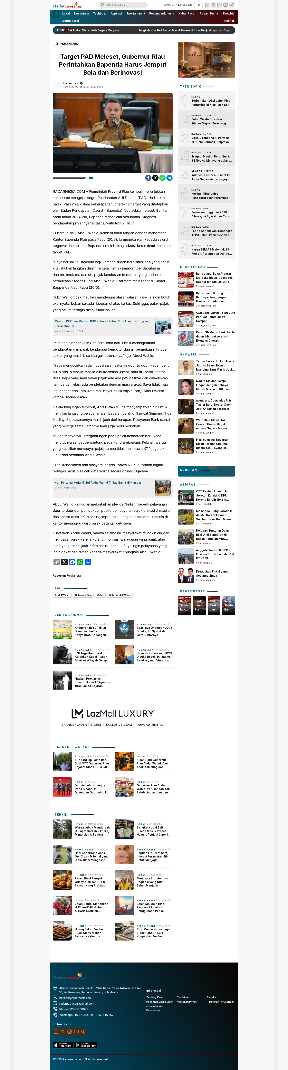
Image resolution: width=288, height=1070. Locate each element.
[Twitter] (213, 5)
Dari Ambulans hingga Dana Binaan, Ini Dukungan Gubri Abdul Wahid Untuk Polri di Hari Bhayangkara (92, 789)
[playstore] (85, 1047)
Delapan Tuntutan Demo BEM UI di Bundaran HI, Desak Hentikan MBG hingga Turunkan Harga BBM (213, 539)
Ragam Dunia (209, 13)
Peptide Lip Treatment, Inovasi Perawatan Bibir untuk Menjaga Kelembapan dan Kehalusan (153, 856)
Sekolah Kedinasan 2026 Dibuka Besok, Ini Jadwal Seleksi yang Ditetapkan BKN (154, 656)
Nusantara (81, 13)
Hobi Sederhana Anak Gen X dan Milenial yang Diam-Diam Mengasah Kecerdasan (92, 856)
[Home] (56, 14)
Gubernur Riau (83, 595)
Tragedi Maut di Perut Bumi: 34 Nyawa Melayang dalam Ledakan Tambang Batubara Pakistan (211, 159)
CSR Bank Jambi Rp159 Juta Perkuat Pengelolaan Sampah (215, 317)
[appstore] (63, 1047)
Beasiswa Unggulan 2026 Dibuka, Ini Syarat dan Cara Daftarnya (154, 631)
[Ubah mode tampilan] (198, 5)
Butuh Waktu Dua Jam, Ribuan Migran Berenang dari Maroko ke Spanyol (211, 121)
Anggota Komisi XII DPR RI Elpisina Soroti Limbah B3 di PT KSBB (215, 554)
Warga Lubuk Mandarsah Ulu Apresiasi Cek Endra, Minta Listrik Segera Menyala (92, 831)
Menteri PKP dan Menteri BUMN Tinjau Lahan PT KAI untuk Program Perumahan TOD (102, 323)
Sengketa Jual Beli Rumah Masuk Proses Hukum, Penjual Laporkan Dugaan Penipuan (185, 30)
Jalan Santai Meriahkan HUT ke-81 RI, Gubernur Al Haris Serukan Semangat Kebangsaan (91, 907)
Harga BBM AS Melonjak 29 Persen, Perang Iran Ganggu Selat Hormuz (211, 252)
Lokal (66, 13)
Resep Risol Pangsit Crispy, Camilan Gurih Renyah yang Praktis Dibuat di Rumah (90, 882)
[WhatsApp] (162, 178)
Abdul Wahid (62, 595)
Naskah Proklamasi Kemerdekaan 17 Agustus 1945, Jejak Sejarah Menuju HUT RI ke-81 (92, 682)
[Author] (56, 85)
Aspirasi (116, 13)
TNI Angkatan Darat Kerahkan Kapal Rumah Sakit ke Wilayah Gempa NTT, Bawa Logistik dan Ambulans (92, 656)
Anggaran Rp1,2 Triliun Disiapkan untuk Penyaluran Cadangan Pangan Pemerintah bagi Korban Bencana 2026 (92, 631)
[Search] (102, 5)
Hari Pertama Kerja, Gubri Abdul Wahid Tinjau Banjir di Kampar (98, 482)
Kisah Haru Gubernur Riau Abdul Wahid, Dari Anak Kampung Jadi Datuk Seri (152, 763)
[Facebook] (207, 5)
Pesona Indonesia (161, 13)
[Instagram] (219, 5)
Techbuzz (100, 13)
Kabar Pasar (187, 13)
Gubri (100, 595)
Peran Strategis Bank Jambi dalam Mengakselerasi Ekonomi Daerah (215, 336)
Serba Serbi (70, 20)
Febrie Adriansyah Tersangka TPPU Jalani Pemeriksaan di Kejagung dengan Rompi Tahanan (211, 233)
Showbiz (228, 13)
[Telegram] (231, 5)
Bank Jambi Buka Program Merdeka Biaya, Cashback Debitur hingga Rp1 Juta (214, 277)
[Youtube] (225, 5)
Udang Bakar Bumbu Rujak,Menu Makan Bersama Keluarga (89, 933)
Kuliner (229, 20)
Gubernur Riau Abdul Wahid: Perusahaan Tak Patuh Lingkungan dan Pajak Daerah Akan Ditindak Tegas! (153, 789)
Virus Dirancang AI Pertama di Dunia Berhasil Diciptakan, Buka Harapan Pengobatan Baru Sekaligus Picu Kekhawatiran (211, 140)
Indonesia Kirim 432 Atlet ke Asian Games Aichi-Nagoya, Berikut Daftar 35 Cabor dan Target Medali (210, 177)
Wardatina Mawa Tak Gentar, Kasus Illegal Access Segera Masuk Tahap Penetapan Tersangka (211, 428)
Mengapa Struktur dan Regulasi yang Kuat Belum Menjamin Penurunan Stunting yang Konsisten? (154, 882)
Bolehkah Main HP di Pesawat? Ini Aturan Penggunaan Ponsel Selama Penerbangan (152, 907)
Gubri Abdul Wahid (119, 595)
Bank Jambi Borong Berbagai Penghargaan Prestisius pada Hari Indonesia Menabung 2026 (199, 605)
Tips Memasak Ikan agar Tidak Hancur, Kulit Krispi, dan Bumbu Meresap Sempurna (154, 933)
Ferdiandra (70, 83)
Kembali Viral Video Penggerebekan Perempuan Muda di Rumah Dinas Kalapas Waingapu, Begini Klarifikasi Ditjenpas (210, 196)
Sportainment (135, 13)
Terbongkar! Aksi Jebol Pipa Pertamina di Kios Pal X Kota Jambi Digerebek (210, 103)
